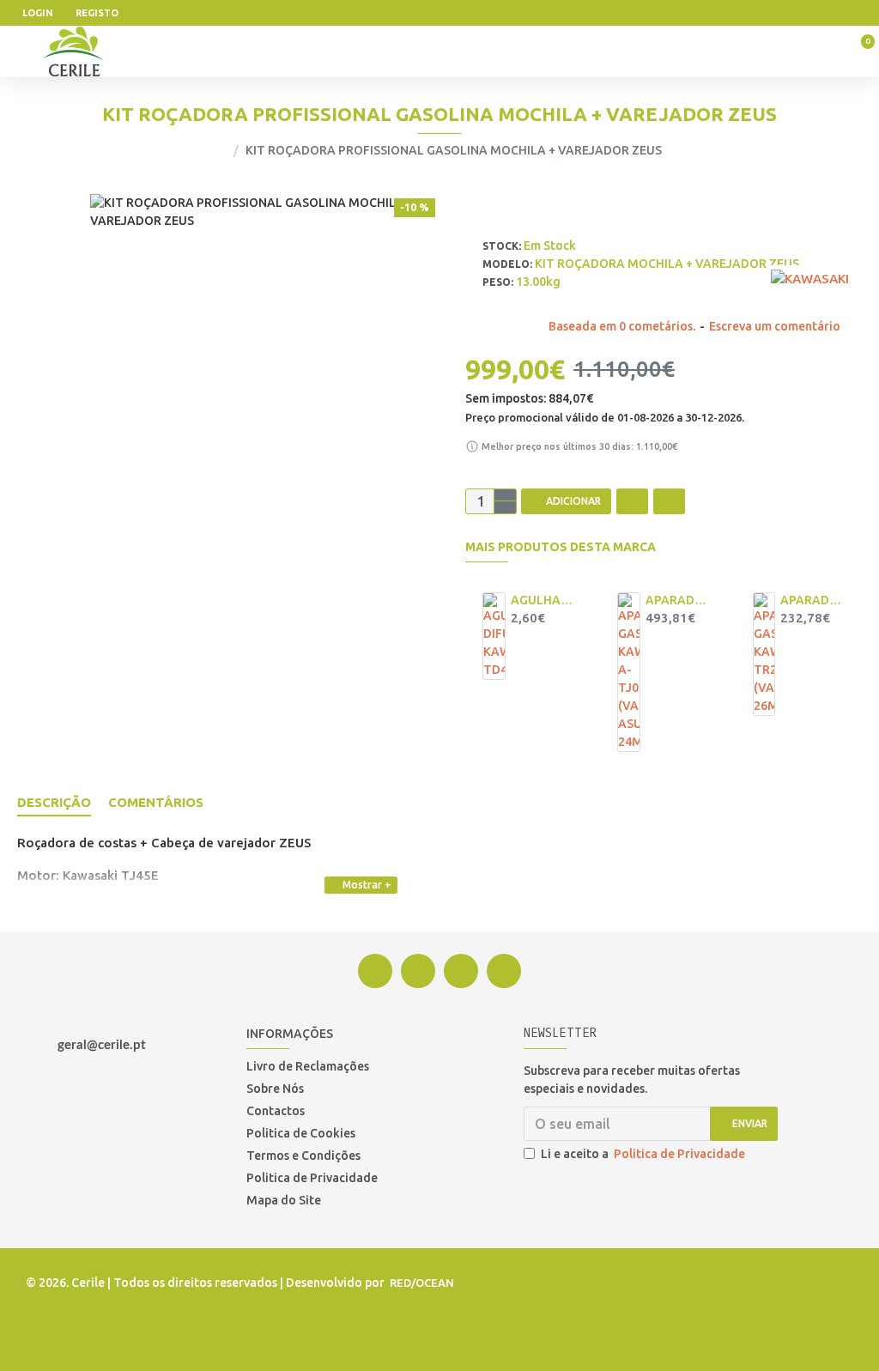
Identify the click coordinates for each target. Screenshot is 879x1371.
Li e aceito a (643, 1154)
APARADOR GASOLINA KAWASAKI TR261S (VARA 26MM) (812, 600)
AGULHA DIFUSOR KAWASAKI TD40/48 (542, 600)
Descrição (54, 802)
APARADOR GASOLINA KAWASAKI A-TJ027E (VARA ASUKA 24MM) (677, 600)
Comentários (155, 802)
